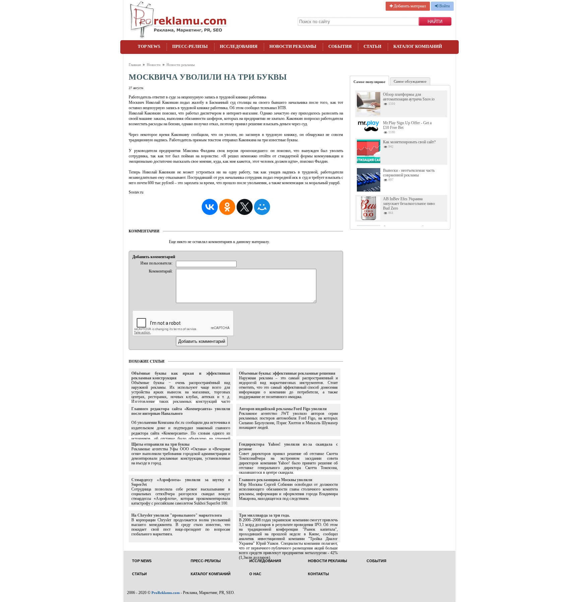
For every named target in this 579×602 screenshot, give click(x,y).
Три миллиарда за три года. (264, 515)
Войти (444, 6)
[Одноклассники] (227, 207)
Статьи (372, 46)
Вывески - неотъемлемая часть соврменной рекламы (409, 172)
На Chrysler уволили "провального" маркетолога (176, 515)
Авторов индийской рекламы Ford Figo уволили (283, 408)
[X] (245, 207)
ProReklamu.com (165, 593)
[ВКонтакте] (210, 207)
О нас (255, 574)
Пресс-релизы (190, 46)
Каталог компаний (417, 46)
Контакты (318, 574)
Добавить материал (409, 6)
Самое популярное (369, 82)
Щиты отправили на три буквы (160, 444)
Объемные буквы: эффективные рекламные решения (287, 373)
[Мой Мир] (262, 207)
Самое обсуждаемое (410, 81)
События (339, 46)
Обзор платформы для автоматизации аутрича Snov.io (409, 96)
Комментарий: (161, 271)
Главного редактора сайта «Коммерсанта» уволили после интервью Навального (180, 411)
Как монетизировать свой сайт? (409, 142)
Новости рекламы (292, 46)
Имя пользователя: (156, 263)
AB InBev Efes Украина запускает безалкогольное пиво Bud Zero (409, 204)
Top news (149, 46)
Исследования (238, 46)
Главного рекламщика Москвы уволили (275, 479)
